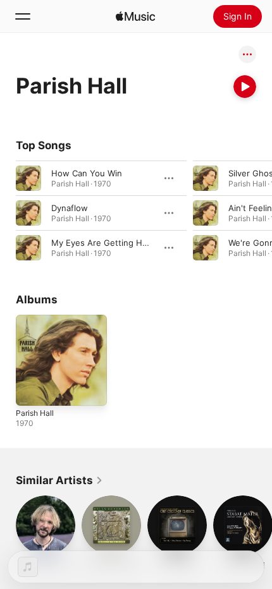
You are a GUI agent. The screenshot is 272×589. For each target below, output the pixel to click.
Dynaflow (69, 208)
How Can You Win (86, 173)
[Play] (244, 86)
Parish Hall (35, 413)
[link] (59, 480)
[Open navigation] (23, 16)
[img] (135, 16)
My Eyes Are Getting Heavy (106, 243)
